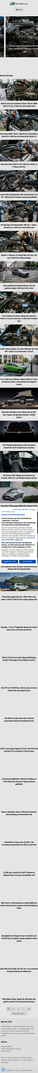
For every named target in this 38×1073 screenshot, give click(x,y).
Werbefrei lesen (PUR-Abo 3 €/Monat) (18, 539)
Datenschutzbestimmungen (24, 509)
